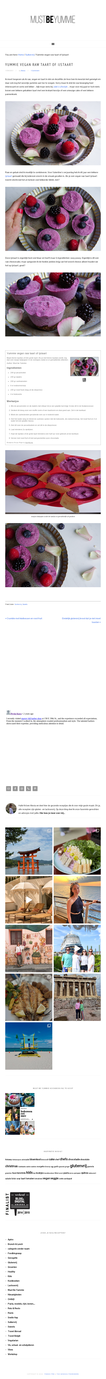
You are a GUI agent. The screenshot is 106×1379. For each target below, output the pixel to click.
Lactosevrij (13, 1285)
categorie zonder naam (19, 1248)
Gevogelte (13, 1258)
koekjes (40, 1172)
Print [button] (84, 381)
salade (8, 1178)
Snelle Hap (13, 1317)
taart (23, 1178)
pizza (72, 1173)
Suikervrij (18, 604)
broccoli (44, 1159)
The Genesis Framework (68, 1374)
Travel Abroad (14, 1331)
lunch (61, 1173)
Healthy (11, 1271)
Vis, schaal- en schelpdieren (21, 1345)
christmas (11, 1166)
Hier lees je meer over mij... (52, 813)
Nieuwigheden (14, 1294)
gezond (61, 1167)
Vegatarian (13, 1340)
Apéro (11, 1239)
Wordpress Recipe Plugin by (20, 442)
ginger (67, 1167)
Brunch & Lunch (15, 1244)
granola (90, 1166)
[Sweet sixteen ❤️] (77, 899)
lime (56, 1173)
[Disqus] (53, 667)
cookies (33, 1167)
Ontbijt (11, 1299)
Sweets (24, 604)
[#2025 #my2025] (77, 948)
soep (18, 1178)
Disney (48, 1166)
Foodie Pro (49, 1374)
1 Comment (35, 71)
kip (34, 1173)
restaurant (92, 1173)
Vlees (10, 1349)
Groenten (12, 1267)
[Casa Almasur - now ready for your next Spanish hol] (28, 899)
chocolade (74, 1159)
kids (29, 1172)
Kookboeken (13, 1280)
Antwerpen (16, 1160)
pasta (66, 1172)
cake (52, 1159)
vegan (46, 1178)
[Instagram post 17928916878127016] (28, 851)
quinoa (84, 1172)
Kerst (14, 1173)
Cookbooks (22, 1167)
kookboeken (49, 1173)
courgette (40, 1166)
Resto (11, 1313)
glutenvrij (78, 1165)
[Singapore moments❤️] (28, 948)
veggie (55, 1178)
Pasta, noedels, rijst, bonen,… (21, 1303)
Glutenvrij (12, 1262)
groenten (8, 1173)
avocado (25, 1159)
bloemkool (35, 1159)
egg (52, 1167)
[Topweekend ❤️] (77, 997)
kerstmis (21, 1172)
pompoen (77, 1173)
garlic (56, 1166)
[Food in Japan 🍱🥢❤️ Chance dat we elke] (77, 851)
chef (57, 1159)
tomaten (30, 1178)
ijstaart (9, 176)
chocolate (85, 1159)
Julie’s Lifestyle (60, 86)
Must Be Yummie (53, 19)
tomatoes (38, 1178)
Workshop (12, 1354)
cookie (28, 1167)
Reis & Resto (14, 1308)
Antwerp (8, 1159)
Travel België (14, 1336)
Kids (10, 1276)
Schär (13, 1178)
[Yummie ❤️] (28, 997)
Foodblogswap (15, 1253)
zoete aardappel (65, 1178)
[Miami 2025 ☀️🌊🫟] (28, 1046)
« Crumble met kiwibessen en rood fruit (23, 618)
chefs (64, 1159)
